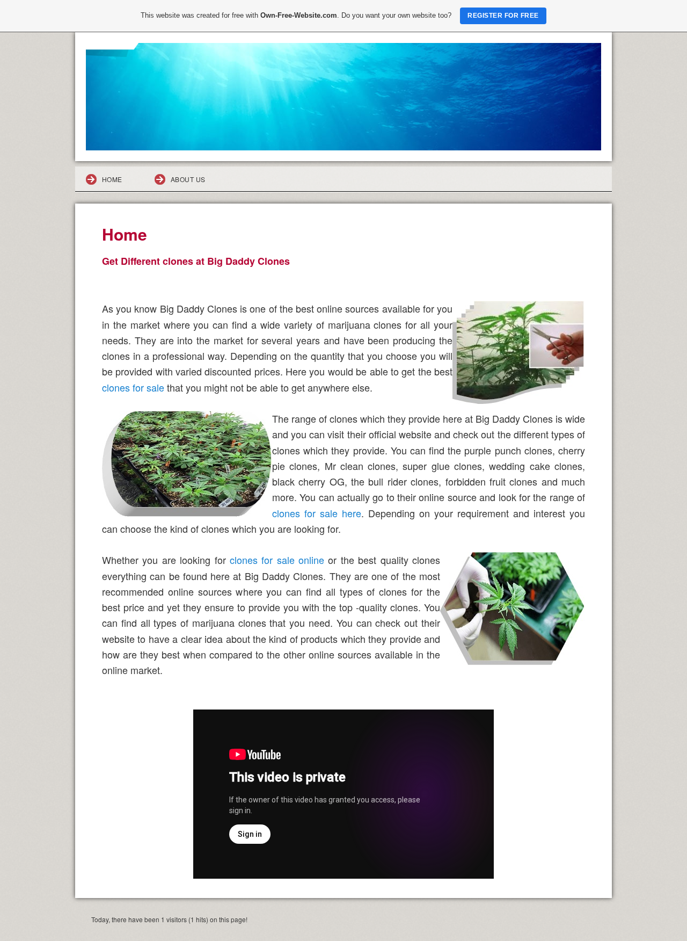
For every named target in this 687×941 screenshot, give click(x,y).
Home (112, 179)
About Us (188, 179)
